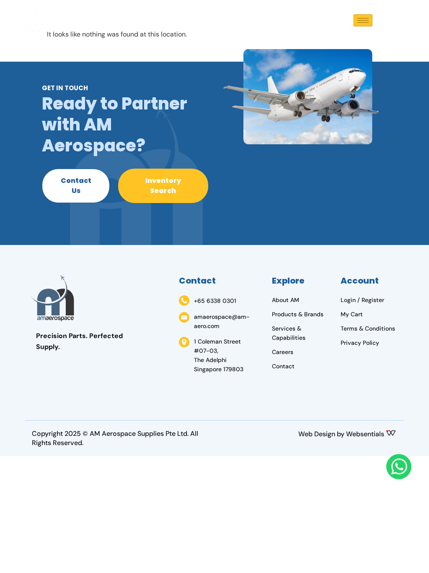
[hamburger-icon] (363, 20)
